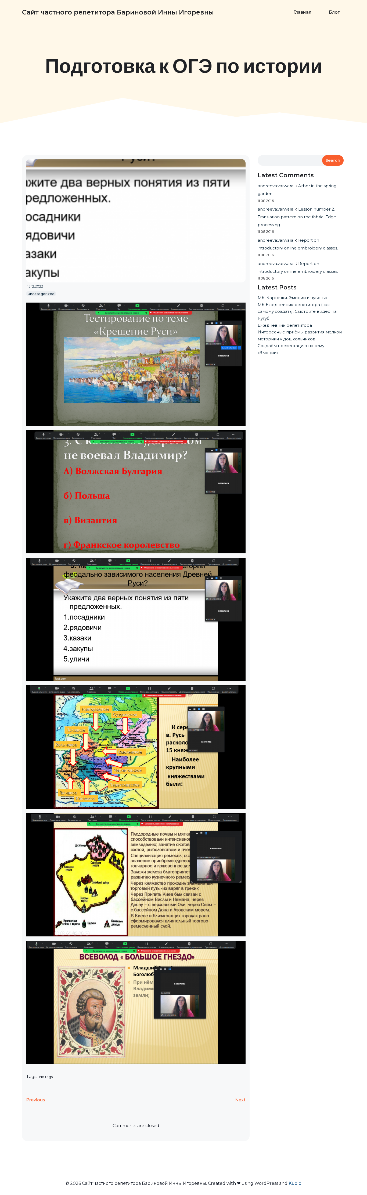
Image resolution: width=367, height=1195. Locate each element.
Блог (334, 12)
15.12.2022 (35, 286)
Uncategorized (41, 294)
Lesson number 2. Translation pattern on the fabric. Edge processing (297, 217)
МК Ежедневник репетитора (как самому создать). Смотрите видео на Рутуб (297, 311)
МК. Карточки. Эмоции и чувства (292, 297)
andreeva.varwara (275, 185)
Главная (302, 12)
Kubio (295, 1183)
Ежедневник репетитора (285, 325)
